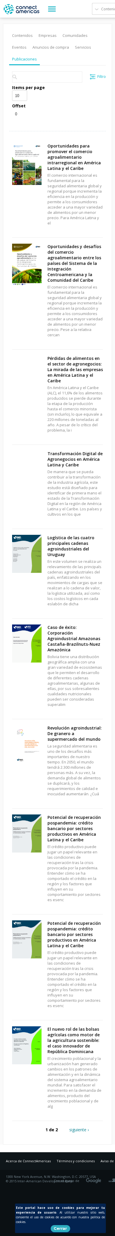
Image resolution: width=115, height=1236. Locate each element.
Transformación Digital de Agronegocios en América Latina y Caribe (75, 459)
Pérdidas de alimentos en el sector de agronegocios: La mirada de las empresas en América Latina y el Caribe (75, 369)
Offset (19, 106)
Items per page (28, 87)
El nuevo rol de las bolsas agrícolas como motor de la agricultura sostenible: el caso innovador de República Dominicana (73, 1040)
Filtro (101, 76)
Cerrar (60, 1228)
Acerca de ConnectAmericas (28, 1161)
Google (94, 1178)
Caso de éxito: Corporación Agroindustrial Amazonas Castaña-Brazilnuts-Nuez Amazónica (73, 638)
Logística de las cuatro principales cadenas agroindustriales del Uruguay (70, 546)
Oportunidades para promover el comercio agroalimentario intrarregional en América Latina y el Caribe (74, 157)
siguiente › (79, 1129)
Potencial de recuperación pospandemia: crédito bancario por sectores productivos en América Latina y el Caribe (74, 828)
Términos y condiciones (76, 1161)
